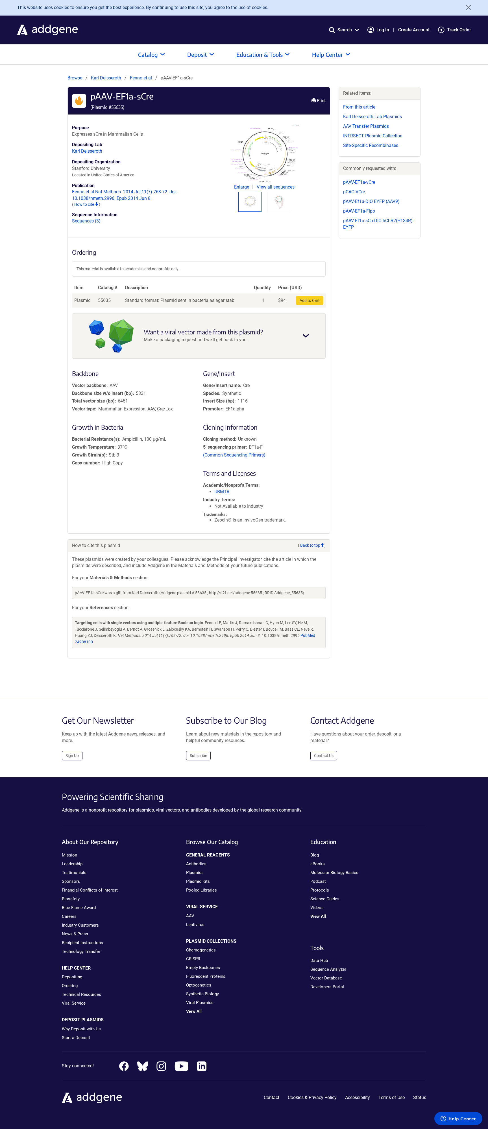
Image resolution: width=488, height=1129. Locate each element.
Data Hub (319, 960)
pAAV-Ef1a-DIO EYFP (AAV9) (371, 201)
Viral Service (74, 1003)
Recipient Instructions (82, 942)
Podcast (318, 881)
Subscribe (198, 755)
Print (321, 100)
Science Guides (324, 898)
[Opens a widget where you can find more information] (458, 1119)
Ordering (70, 985)
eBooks (317, 863)
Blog (314, 855)
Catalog (148, 54)
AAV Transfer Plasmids (366, 126)
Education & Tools (259, 54)
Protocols (319, 890)
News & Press (75, 933)
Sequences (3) (86, 221)
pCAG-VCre (354, 191)
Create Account (414, 30)
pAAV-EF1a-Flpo (359, 211)
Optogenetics (198, 985)
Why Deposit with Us (81, 1028)
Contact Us (324, 755)
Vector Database (326, 978)
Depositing (72, 976)
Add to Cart (310, 300)
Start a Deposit (76, 1037)
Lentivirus (195, 924)
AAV (190, 915)
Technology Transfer (81, 951)
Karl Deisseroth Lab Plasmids (372, 116)
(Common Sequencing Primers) (234, 455)
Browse (74, 78)
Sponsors (71, 881)
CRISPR (193, 958)
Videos (317, 907)
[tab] (250, 200)
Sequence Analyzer (328, 969)
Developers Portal (327, 986)
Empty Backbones (203, 967)
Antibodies (196, 863)
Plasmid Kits (198, 881)
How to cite (84, 204)
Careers (69, 916)
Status (419, 1097)
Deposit (197, 54)
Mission (69, 855)
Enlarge (242, 187)
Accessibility (357, 1097)
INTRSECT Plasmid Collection (372, 136)
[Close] (466, 7)
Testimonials (74, 872)
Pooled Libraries (201, 890)
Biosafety (71, 898)
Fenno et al (141, 78)
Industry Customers (80, 925)
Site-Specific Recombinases (370, 145)
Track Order (459, 30)
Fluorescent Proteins (205, 976)
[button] (344, 30)
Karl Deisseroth (106, 78)
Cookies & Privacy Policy (312, 1097)
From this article (359, 107)
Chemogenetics (201, 950)
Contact (271, 1097)
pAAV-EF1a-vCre (359, 182)
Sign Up (72, 755)
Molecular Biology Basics (334, 872)
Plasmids (195, 872)
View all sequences (276, 187)
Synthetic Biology (202, 993)
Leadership (72, 863)
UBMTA (221, 491)
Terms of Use (391, 1097)
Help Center (327, 54)
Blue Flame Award (79, 907)
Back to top (310, 545)
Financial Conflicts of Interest (90, 890)
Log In (382, 30)
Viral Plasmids (199, 1002)
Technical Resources (81, 994)
